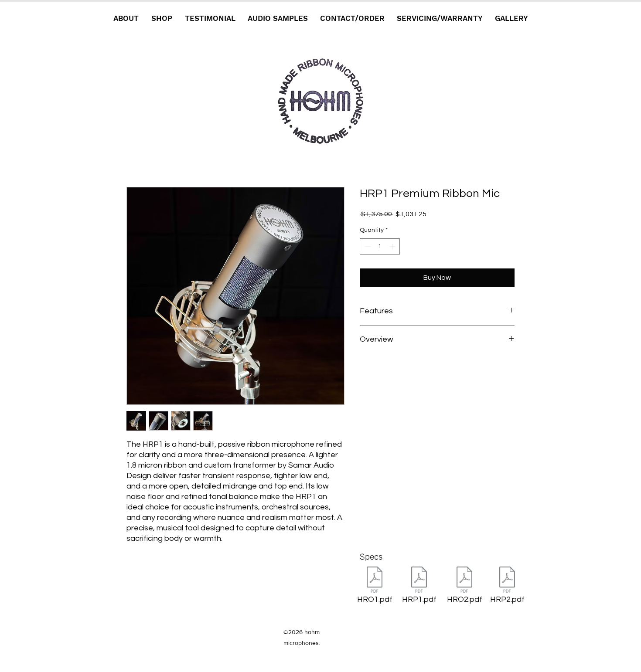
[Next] (320, 100)
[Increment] (393, 246)
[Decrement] (366, 246)
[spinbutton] (380, 246)
